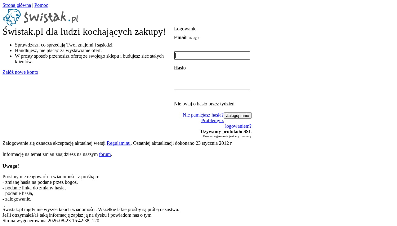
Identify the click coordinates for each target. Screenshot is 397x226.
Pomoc (41, 5)
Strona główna (16, 5)
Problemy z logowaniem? (226, 123)
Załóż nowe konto (20, 72)
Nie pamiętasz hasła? (203, 114)
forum (105, 154)
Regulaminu (119, 143)
